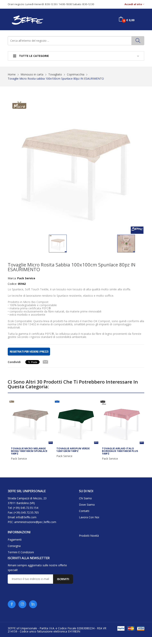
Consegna (14, 546)
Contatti (84, 511)
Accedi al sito (133, 4)
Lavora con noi (89, 517)
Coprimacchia (75, 74)
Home (12, 74)
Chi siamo (85, 498)
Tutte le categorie (33, 56)
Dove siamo (87, 504)
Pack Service (19, 458)
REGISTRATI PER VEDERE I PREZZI (29, 351)
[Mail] (45, 361)
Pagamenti (15, 539)
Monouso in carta (32, 74)
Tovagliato (55, 74)
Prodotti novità (89, 535)
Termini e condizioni (21, 552)
